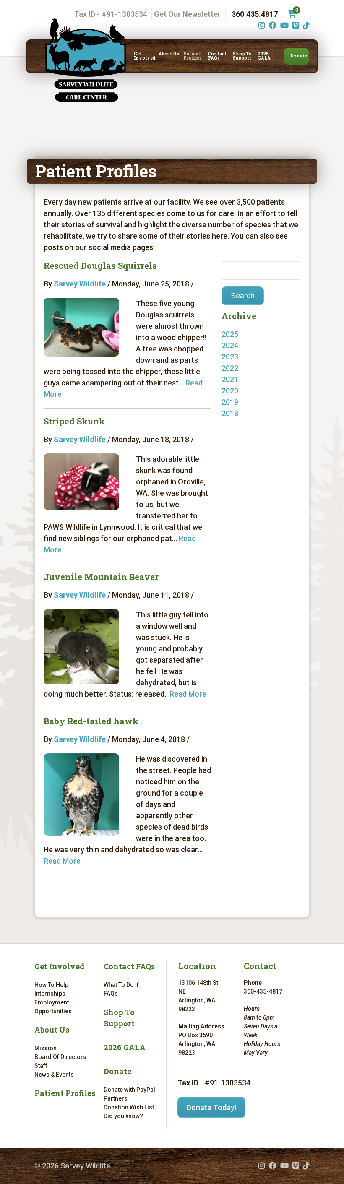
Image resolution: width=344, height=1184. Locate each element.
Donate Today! (211, 1107)
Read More (187, 694)
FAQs (111, 993)
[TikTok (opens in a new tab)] (305, 25)
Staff (40, 1065)
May (237, 345)
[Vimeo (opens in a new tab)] (294, 25)
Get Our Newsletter (187, 14)
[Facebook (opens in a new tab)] (271, 25)
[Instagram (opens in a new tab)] (260, 25)
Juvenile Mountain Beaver (101, 576)
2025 (230, 334)
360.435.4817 (255, 14)
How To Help (51, 984)
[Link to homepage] (86, 60)
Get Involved (145, 56)
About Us (169, 54)
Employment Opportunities (53, 1007)
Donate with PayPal (129, 1089)
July (237, 424)
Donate (298, 56)
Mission (45, 1048)
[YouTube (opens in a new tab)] (283, 25)
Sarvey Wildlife (80, 283)
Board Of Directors (60, 1057)
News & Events (54, 1074)
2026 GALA (264, 56)
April (237, 368)
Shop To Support (242, 56)
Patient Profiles (192, 56)
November (247, 356)
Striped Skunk (74, 421)
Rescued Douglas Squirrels (100, 265)
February (245, 390)
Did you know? (123, 1116)
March (241, 379)
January (244, 413)
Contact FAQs (217, 56)
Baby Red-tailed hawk (91, 721)
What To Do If (121, 984)
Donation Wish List (129, 1107)
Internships (49, 993)
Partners (116, 1098)
